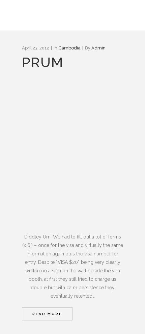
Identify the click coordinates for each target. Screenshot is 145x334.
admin (98, 47)
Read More (47, 314)
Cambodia (69, 47)
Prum (42, 62)
